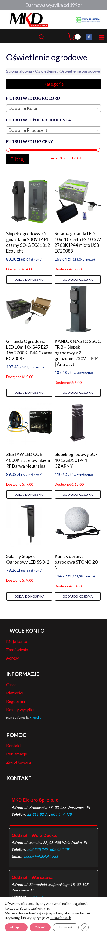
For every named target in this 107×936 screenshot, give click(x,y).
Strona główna (19, 71)
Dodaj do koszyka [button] (29, 279)
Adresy (12, 657)
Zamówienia (17, 649)
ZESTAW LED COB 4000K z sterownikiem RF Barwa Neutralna (28, 460)
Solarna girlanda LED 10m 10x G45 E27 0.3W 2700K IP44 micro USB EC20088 (78, 242)
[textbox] (53, 108)
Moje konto (16, 641)
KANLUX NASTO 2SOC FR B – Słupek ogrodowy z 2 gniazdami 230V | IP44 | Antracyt (78, 352)
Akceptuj (16, 927)
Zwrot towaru (18, 762)
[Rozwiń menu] (101, 36)
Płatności (14, 692)
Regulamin (15, 701)
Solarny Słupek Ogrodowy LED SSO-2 (27, 559)
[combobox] (53, 108)
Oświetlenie (45, 71)
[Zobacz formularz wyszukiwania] (52, 36)
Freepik (35, 717)
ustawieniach (60, 917)
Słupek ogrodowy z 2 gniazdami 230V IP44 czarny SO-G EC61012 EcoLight (28, 242)
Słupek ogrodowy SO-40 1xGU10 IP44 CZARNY (76, 460)
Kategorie (53, 84)
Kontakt (13, 745)
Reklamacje (16, 753)
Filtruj (18, 159)
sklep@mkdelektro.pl (41, 856)
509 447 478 (61, 814)
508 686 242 (37, 849)
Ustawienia (65, 927)
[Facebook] (89, 37)
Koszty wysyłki (20, 709)
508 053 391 (60, 849)
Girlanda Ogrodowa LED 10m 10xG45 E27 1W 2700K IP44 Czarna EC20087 (29, 349)
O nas (11, 684)
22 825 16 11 (38, 897)
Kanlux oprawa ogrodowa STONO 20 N (76, 561)
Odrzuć (40, 927)
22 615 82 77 (38, 814)
